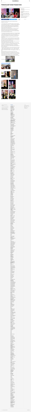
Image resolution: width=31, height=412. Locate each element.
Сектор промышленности (12, 362)
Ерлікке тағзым (12, 221)
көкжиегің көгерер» (13, 269)
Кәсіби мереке (12, 257)
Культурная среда (12, 271)
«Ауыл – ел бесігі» (13, 109)
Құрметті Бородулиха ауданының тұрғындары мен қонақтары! (24, 17)
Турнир (11, 387)
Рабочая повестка (12, 349)
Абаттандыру (12, 127)
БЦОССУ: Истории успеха (12, 171)
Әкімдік (11, 146)
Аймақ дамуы (12, 129)
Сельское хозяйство (13, 363)
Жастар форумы (12, 228)
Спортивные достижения (12, 373)
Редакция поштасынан (13, 355)
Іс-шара (11, 253)
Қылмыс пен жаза (12, 290)
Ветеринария (12, 179)
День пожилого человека (12, 200)
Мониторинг (12, 306)
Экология (12, 403)
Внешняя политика (13, 180)
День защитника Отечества (12, 196)
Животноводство (12, 231)
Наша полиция (12, 313)
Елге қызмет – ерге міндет (13, 215)
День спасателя (12, 201)
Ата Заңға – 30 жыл (13, 138)
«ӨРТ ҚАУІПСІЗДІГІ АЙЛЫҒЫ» (13, 114)
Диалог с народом (13, 205)
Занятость (12, 239)
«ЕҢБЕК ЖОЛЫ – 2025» (12, 110)
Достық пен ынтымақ (13, 211)
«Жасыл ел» (12, 111)
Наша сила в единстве (13, 315)
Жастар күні (12, 226)
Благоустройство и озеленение (13, 168)
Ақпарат (11, 132)
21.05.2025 (2, 6)
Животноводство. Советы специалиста (13, 232)
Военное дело (12, 182)
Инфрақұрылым (12, 250)
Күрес (11, 273)
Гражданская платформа (12, 193)
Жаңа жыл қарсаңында (12, 223)
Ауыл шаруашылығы (13, 143)
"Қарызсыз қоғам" (12, 108)
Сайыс (11, 360)
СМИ (11, 366)
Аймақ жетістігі (12, 130)
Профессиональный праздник (13, 347)
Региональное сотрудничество (12, 353)
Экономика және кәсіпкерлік (12, 405)
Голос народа (12, 189)
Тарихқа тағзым (12, 382)
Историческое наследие (12, 252)
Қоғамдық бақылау (13, 285)
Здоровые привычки (13, 243)
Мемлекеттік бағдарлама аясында (13, 299)
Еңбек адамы (12, 218)
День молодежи (12, 198)
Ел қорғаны (12, 214)
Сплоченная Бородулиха (12, 371)
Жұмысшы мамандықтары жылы (13, 237)
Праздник (12, 343)
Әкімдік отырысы (12, 147)
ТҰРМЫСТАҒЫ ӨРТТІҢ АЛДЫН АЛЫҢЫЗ (25, 13)
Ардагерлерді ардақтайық (12, 136)
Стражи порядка (12, 375)
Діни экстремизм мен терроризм (13, 208)
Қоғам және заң (12, 281)
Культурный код (5, 6)
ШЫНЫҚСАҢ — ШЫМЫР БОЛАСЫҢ (13, 402)
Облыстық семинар (13, 318)
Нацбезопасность (12, 309)
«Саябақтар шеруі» (13, 115)
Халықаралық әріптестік (12, 398)
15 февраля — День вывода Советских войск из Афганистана (13, 120)
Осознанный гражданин (12, 326)
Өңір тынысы (12, 335)
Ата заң (11, 137)
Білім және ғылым (13, 160)
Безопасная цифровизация (12, 154)
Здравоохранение (12, 244)
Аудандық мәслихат (13, 142)
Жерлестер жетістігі (13, 230)
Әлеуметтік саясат (13, 149)
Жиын (11, 234)
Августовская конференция (12, 128)
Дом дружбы (12, 210)
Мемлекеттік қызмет (13, 300)
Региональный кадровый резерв (12, 354)
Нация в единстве (12, 310)
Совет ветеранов (12, 367)
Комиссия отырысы (13, 266)
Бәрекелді (12, 153)
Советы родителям (13, 368)
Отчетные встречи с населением (13, 328)
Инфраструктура (12, 251)
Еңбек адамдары (12, 217)
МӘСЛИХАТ (12, 296)
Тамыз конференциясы (12, 379)
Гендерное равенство (13, 186)
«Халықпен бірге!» (12, 118)
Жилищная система (13, 233)
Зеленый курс (12, 245)
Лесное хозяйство (12, 291)
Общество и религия (13, 323)
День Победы (12, 199)
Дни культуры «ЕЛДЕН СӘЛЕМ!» (13, 209)
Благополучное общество (12, 165)
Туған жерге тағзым (13, 386)
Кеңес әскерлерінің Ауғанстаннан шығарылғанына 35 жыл (13, 263)
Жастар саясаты (12, 227)
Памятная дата (12, 336)
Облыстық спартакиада (12, 319)
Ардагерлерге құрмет (13, 135)
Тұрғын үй (12, 388)
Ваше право (12, 177)
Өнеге (11, 332)
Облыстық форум (12, 320)
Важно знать (12, 176)
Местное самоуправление (12, 303)
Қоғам (11, 278)
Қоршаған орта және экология (13, 288)
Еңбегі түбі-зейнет (13, 216)
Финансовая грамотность (12, 395)
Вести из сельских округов (13, 178)
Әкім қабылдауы (12, 145)
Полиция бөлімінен (13, 340)
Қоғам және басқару (13, 279)
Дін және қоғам (12, 206)
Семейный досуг (12, 364)
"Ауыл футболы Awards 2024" (12, 107)
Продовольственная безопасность (13, 346)
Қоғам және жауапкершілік (12, 280)
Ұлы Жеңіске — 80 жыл (12, 390)
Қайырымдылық (12, 274)
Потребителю (12, 342)
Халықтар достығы (13, 399)
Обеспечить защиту (13, 317)
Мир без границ (12, 305)
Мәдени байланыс (12, 294)
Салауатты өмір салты (13, 361)
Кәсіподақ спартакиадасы (12, 259)
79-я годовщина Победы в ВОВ (12, 124)
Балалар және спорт (13, 151)
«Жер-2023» (12, 112)
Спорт (11, 372)
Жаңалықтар (12, 224)
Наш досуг (12, 311)
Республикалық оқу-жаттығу (13, 357)
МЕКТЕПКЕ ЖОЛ (12, 298)
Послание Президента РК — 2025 (13, 341)
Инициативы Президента (12, 247)
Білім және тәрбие (13, 161)
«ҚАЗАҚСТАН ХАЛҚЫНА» (12, 113)
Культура (12, 270)
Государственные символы (12, 192)
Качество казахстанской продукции (12, 256)
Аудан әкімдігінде (12, 139)
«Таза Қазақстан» (12, 116)
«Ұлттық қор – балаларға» (12, 117)
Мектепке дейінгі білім (13, 297)
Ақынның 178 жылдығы (12, 133)
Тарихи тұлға (12, 381)
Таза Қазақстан (12, 378)
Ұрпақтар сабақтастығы (12, 393)
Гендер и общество (13, 185)
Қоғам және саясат (13, 284)
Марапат (11, 293)
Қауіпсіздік (12, 277)
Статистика (12, 374)
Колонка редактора (13, 265)
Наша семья (12, 314)
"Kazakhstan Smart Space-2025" (13, 106)
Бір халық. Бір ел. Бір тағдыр (13, 163)
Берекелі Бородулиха (13, 156)
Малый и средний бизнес (12, 292)
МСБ (11, 307)
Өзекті (11, 331)
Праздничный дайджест (12, 345)
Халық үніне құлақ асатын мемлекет (12, 397)
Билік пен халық (12, 157)
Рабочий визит (12, 350)
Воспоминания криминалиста (12, 183)
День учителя (12, 202)
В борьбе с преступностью (12, 173)
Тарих (11, 380)
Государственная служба (12, 191)
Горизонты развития (13, 190)
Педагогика (12, 339)
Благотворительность (13, 166)
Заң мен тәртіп (12, 241)
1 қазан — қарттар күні (13, 119)
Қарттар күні (12, 275)
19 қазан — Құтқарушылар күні (13, 122)
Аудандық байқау (12, 141)
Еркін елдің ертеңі (12, 220)
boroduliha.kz (15, 0)
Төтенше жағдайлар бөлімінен (13, 384)
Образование (12, 321)
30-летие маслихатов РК (13, 123)
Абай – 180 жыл (12, 126)
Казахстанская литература (12, 254)
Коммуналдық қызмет (13, 267)
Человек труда (12, 400)
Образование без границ (12, 322)
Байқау (11, 150)
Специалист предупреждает (12, 370)
